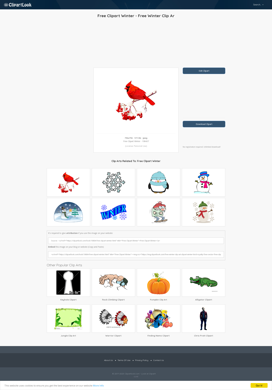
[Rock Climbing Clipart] (113, 282)
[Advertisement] (136, 43)
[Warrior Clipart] (113, 318)
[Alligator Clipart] (203, 282)
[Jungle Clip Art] (68, 318)
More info (98, 385)
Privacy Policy (141, 360)
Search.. (257, 4)
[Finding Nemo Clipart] (158, 318)
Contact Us (158, 360)
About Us (108, 360)
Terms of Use (124, 360)
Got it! (259, 385)
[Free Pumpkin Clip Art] (158, 282)
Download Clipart (204, 124)
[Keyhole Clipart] (68, 282)
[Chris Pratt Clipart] (203, 318)
